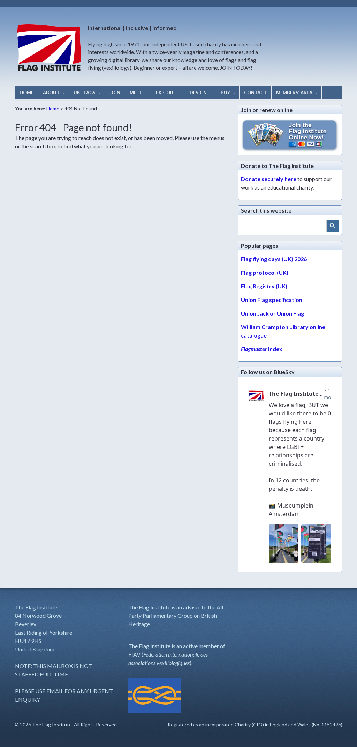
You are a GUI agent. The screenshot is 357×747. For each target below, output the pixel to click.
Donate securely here (268, 179)
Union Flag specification (271, 299)
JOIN (114, 92)
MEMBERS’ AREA (294, 92)
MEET (136, 92)
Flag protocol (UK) (264, 272)
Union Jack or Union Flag (272, 313)
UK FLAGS (85, 92)
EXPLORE (166, 92)
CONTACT (255, 92)
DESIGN (198, 92)
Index (261, 349)
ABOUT (51, 92)
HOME (26, 92)
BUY (225, 92)
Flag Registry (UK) (264, 286)
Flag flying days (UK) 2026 (274, 259)
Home (52, 108)
